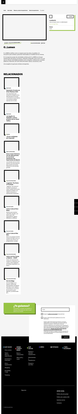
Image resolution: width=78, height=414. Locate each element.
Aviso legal (60, 391)
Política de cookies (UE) (63, 397)
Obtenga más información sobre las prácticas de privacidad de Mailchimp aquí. (55, 329)
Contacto (59, 403)
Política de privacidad (62, 394)
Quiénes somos (61, 400)
